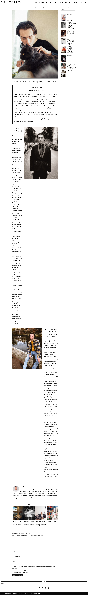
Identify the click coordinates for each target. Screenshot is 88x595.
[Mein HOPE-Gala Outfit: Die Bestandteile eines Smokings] (63, 73)
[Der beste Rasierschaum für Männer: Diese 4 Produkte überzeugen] (63, 25)
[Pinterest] (81, 2)
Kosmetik (41, 2)
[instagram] (39, 588)
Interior (56, 2)
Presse (75, 2)
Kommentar (15, 538)
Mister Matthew (7, 593)
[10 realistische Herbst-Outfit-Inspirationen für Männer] (63, 66)
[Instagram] (79, 2)
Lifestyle (49, 2)
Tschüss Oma (15, 323)
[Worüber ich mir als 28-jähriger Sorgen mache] (52, 513)
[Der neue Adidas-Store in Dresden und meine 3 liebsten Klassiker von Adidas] (63, 49)
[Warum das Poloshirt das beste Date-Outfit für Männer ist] (63, 17)
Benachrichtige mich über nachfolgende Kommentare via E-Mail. (23, 570)
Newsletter (63, 2)
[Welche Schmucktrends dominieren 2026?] (63, 58)
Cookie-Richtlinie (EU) (23, 593)
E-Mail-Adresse (16, 556)
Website (14, 561)
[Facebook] (83, 2)
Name (14, 551)
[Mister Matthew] (11, 2)
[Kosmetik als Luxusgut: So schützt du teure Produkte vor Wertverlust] (63, 41)
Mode (36, 2)
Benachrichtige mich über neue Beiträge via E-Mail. (21, 572)
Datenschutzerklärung (35, 593)
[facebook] (42, 588)
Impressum (14, 593)
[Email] (48, 588)
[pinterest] (45, 588)
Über (70, 2)
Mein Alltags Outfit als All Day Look (52, 529)
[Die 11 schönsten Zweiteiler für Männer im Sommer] (63, 33)
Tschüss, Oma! (16, 529)
